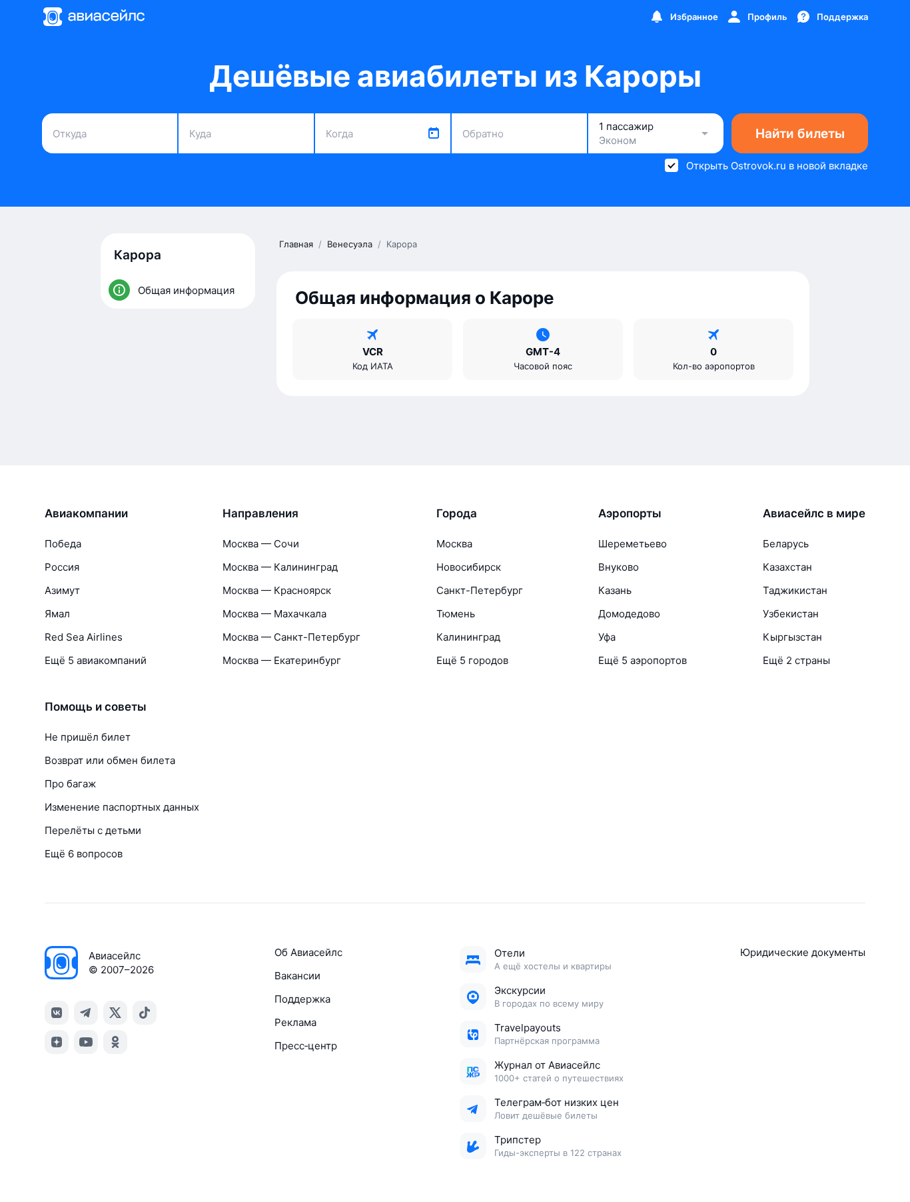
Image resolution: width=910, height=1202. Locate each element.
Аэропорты (630, 513)
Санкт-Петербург (479, 590)
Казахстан (787, 567)
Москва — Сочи (261, 543)
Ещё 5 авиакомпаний (96, 660)
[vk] (57, 1013)
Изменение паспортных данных (122, 807)
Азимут (62, 590)
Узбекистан (791, 613)
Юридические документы (802, 952)
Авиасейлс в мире (814, 513)
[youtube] (86, 1042)
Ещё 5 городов (472, 660)
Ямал (57, 613)
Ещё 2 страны (796, 660)
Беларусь (786, 543)
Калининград (468, 637)
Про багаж (70, 783)
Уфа (607, 637)
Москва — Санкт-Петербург (291, 637)
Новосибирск (468, 567)
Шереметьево (632, 543)
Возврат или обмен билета (110, 760)
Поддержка (302, 999)
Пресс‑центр (305, 1045)
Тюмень (455, 613)
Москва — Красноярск (277, 590)
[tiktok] (145, 1013)
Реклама (295, 1022)
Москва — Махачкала (274, 613)
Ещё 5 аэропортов (642, 660)
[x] (115, 1013)
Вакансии (297, 975)
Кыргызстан (792, 637)
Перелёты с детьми (93, 830)
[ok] (115, 1042)
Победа (63, 543)
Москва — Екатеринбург (282, 660)
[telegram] (86, 1013)
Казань (615, 590)
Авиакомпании (86, 513)
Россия (62, 567)
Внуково (618, 567)
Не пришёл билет (88, 737)
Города (456, 513)
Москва (454, 543)
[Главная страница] (93, 16)
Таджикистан (795, 590)
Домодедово (629, 613)
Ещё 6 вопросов (84, 853)
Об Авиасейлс (308, 952)
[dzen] (57, 1042)
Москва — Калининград (280, 567)
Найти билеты (800, 133)
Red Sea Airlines (84, 637)
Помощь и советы (96, 706)
